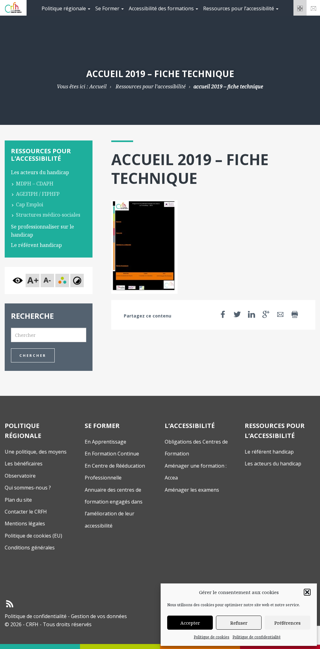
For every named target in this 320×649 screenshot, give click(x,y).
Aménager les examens (192, 489)
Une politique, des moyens (36, 451)
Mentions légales (25, 523)
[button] (307, 592)
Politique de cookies (211, 637)
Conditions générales (30, 547)
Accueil (98, 86)
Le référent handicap (36, 245)
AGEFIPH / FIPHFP (38, 193)
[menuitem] (66, 8)
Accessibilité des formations (162, 8)
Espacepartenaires (300, 8)
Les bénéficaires (23, 463)
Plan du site (18, 499)
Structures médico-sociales (48, 214)
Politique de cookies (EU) (33, 535)
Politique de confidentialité (256, 637)
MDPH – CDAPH (34, 183)
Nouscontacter (313, 8)
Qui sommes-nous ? (28, 487)
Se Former (108, 8)
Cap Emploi (29, 204)
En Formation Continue (112, 453)
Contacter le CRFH (26, 511)
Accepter (190, 623)
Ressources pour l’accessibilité (239, 8)
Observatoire (20, 475)
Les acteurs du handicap (40, 172)
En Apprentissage (105, 441)
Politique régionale (64, 8)
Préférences (287, 623)
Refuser (239, 623)
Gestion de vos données (99, 616)
